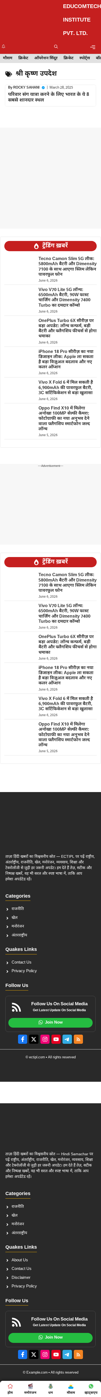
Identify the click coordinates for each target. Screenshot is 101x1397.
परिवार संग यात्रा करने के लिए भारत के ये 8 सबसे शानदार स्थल (48, 98)
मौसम (7, 58)
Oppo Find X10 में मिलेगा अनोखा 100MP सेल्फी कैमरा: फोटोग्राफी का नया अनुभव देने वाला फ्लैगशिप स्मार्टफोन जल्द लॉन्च (64, 419)
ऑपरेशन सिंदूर (46, 58)
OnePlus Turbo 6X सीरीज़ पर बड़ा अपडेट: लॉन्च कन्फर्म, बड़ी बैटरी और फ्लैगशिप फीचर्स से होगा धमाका (68, 328)
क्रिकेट (23, 58)
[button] (56, 47)
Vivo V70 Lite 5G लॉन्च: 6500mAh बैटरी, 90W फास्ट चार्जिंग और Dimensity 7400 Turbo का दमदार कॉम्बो (64, 298)
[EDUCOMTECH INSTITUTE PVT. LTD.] (31, 20)
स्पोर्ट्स (84, 58)
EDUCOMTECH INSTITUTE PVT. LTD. (82, 20)
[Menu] (92, 47)
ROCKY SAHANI (26, 87)
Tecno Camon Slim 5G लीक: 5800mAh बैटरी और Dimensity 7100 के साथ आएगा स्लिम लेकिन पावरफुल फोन (68, 267)
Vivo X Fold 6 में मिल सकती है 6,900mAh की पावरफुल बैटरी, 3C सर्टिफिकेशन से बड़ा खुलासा (66, 388)
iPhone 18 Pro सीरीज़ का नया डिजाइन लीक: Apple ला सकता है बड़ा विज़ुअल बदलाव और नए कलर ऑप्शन (66, 359)
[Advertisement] (50, 178)
